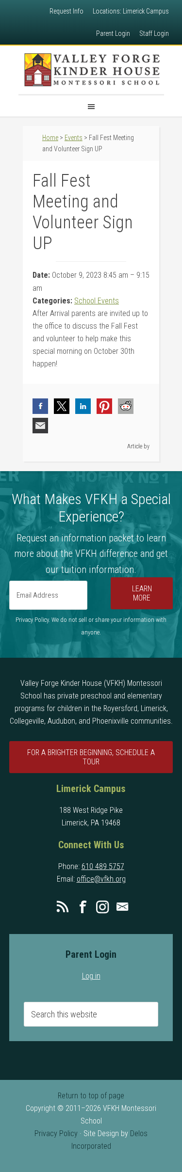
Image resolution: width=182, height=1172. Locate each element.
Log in (91, 976)
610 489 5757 (103, 866)
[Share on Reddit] (125, 406)
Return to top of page (91, 1095)
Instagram (102, 907)
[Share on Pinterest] (104, 406)
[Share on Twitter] (61, 406)
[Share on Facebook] (40, 406)
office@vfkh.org (101, 879)
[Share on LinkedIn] (83, 406)
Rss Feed (62, 907)
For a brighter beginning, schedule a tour (91, 757)
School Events (96, 300)
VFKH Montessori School (91, 70)
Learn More (142, 593)
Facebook (82, 907)
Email (122, 907)
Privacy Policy (56, 1133)
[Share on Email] (40, 425)
